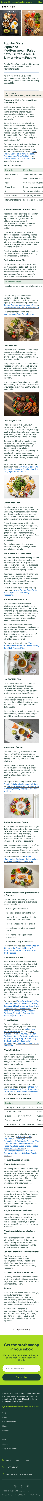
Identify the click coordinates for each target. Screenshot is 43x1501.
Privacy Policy (7, 1495)
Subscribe (21, 1377)
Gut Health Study (9, 1422)
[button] (35, 7)
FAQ (4, 1440)
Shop (4, 1413)
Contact (5, 1444)
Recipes (5, 1430)
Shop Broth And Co (9, 1448)
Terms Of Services (21, 1495)
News (4, 1426)
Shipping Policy (35, 1495)
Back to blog (23, 1329)
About (4, 1417)
